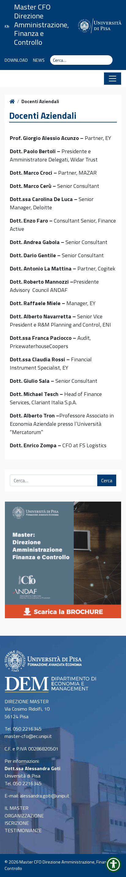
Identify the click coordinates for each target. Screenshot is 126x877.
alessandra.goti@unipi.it (44, 795)
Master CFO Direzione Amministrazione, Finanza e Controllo (41, 24)
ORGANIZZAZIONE (24, 815)
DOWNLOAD (16, 60)
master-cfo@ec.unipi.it (28, 736)
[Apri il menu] (112, 78)
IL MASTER (16, 808)
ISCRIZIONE (17, 823)
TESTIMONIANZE (23, 830)
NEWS (39, 60)
